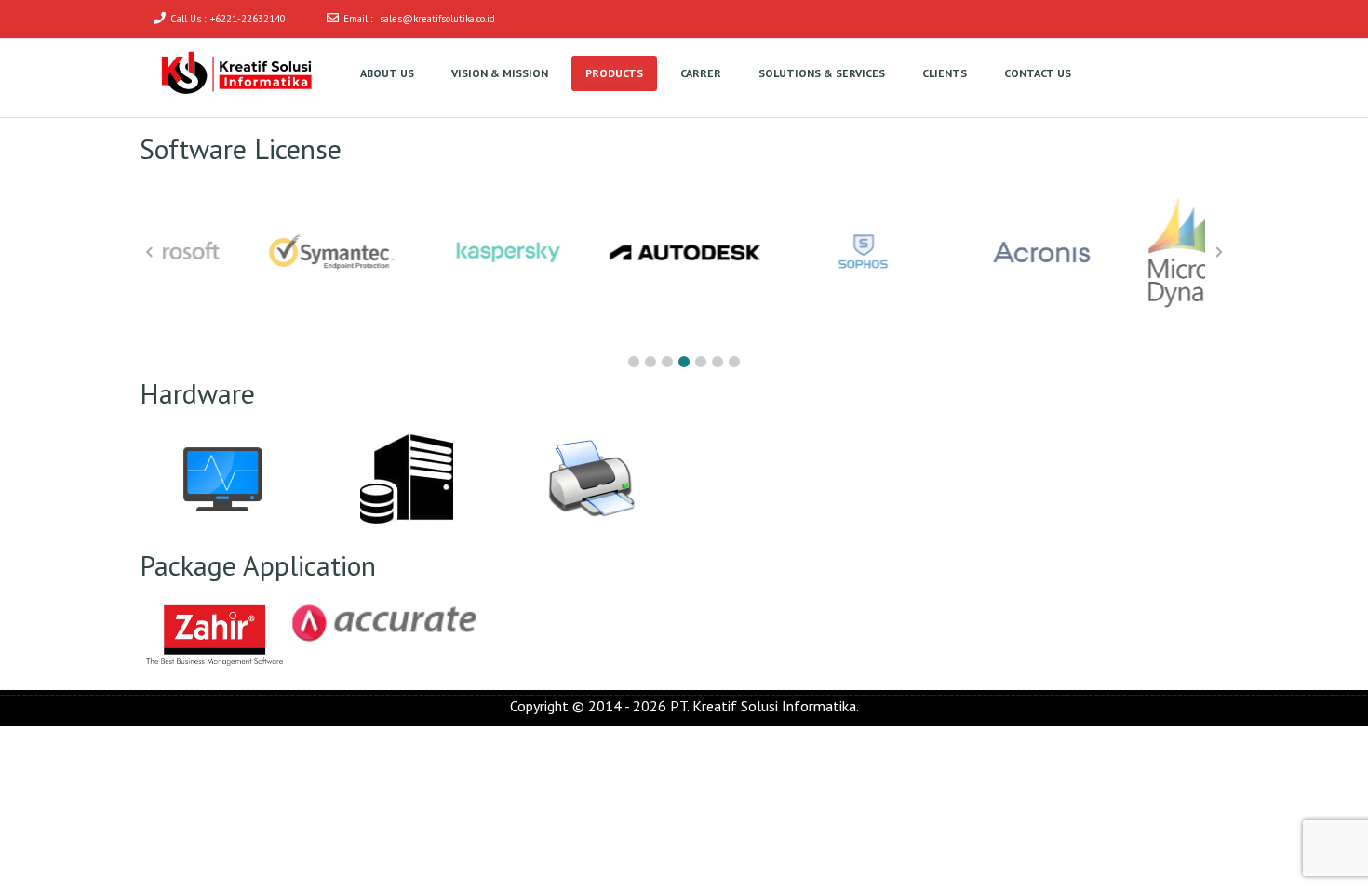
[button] (633, 361)
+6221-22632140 (248, 18)
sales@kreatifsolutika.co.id (437, 18)
